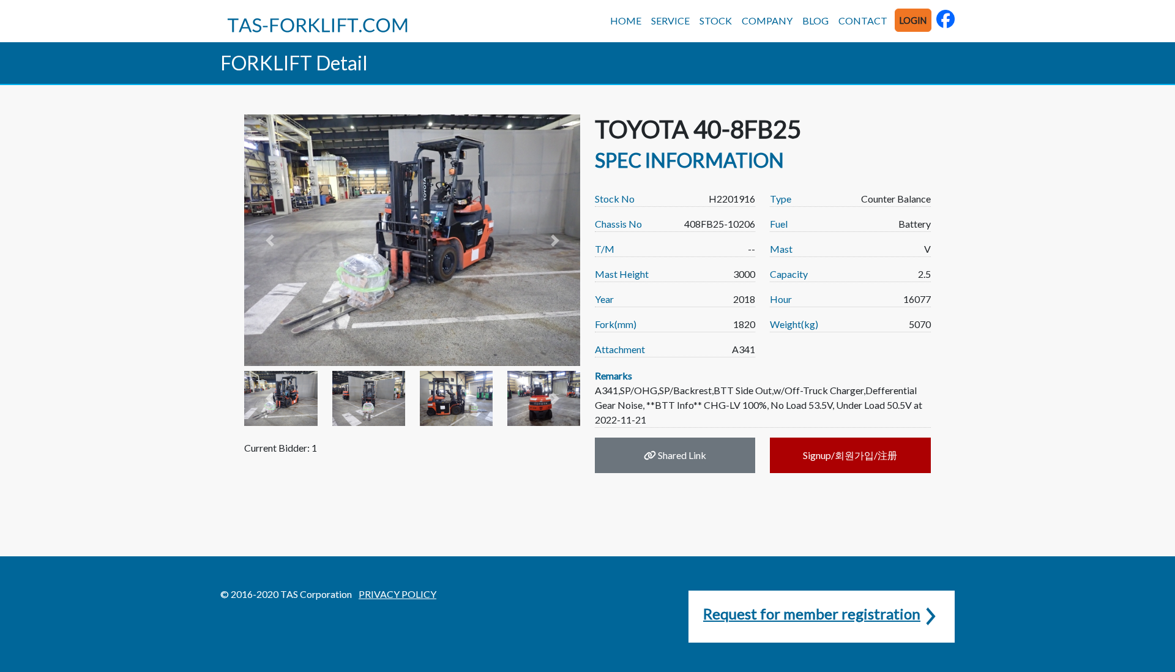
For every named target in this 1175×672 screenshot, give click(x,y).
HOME (625, 20)
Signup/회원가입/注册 (850, 455)
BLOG (815, 20)
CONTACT (862, 20)
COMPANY (767, 20)
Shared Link (681, 455)
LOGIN (913, 20)
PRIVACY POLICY (397, 594)
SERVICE (670, 20)
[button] (269, 240)
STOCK (715, 20)
